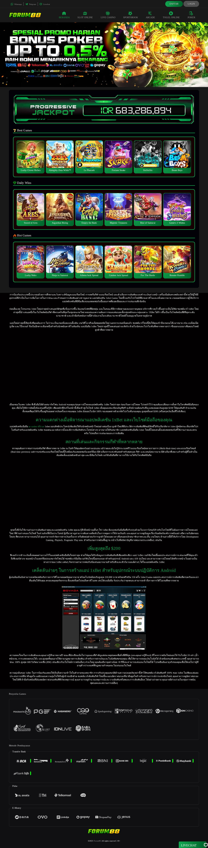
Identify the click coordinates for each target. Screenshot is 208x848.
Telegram (32, 4)
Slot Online (85, 17)
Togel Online (171, 17)
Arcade (150, 17)
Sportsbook (130, 17)
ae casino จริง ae (36, 426)
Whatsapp (18, 4)
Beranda (64, 17)
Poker (191, 17)
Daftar (174, 4)
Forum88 (97, 841)
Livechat (46, 4)
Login (191, 4)
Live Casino (108, 17)
